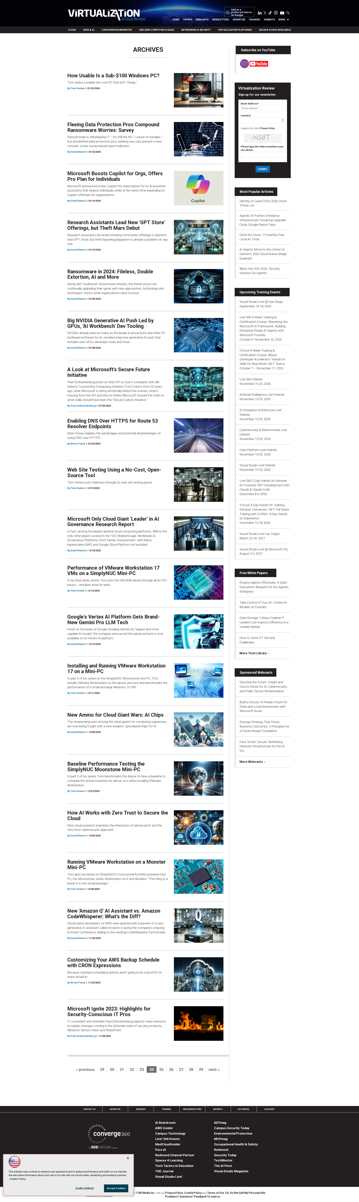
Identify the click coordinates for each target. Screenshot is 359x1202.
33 (141, 1069)
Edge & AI (88, 30)
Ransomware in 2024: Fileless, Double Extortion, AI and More (110, 274)
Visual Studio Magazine (231, 1171)
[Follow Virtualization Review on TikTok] (270, 13)
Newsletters (220, 19)
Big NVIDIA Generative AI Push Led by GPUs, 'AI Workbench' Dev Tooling (110, 323)
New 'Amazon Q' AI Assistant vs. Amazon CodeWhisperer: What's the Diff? (113, 914)
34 (151, 1069)
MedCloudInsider (168, 1144)
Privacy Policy (267, 128)
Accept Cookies (116, 1188)
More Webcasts (251, 762)
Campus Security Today (231, 1128)
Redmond (221, 1150)
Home (176, 19)
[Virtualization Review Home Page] (106, 15)
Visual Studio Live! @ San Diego (261, 302)
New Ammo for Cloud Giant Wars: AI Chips (115, 715)
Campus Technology (170, 1133)
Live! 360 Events (167, 1139)
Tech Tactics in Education (174, 1166)
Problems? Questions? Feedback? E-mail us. (193, 1196)
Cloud (72, 30)
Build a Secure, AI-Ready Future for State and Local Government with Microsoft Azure (263, 706)
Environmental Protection (233, 1133)
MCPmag (221, 1139)
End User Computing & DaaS (156, 30)
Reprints (218, 1109)
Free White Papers (254, 573)
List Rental (243, 1109)
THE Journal (164, 1171)
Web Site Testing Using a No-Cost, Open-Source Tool (114, 472)
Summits (269, 19)
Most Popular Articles (256, 192)
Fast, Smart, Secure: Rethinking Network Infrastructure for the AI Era (262, 746)
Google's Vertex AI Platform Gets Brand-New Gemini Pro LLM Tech (113, 619)
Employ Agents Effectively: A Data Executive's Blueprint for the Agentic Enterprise (264, 587)
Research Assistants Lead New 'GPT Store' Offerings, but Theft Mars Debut (116, 225)
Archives (141, 1109)
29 (102, 1069)
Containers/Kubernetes (117, 30)
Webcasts (202, 19)
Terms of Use (215, 1192)
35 (161, 1069)
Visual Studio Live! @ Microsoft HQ (264, 549)
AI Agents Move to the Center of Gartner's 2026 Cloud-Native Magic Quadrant (263, 254)
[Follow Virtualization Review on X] (264, 13)
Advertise (239, 19)
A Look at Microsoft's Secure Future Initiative (108, 372)
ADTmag (220, 1122)
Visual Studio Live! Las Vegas (260, 534)
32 (132, 1069)
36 (171, 1069)
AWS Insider (164, 1128)
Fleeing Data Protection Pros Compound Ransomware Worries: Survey (113, 127)
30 (112, 1069)
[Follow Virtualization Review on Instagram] (276, 13)
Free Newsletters (192, 1109)
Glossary (269, 1109)
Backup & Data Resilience (275, 30)
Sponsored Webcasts (256, 672)
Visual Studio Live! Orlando (257, 465)
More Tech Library (253, 653)
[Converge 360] (109, 1135)
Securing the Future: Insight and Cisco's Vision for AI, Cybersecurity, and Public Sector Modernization (263, 686)
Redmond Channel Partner (174, 1155)
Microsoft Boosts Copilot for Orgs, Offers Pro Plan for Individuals (115, 176)
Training (254, 19)
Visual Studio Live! (168, 1176)
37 (181, 1069)
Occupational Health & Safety (236, 1144)
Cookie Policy (193, 1192)
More (282, 19)
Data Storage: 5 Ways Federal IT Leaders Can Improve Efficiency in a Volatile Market (264, 622)
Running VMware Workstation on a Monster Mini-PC (116, 865)
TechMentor (223, 1160)
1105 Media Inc (145, 1192)
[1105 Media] (103, 1147)
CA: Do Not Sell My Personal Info (245, 1192)
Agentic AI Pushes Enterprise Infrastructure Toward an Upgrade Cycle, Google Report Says (263, 220)
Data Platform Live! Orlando (258, 450)
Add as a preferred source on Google (241, 12)
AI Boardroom (165, 1122)
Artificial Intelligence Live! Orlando (262, 394)
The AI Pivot (223, 1166)
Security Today (225, 1155)
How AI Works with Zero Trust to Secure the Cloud (117, 815)
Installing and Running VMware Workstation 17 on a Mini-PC (116, 668)
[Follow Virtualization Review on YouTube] (282, 13)
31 (122, 1069)
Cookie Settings (84, 1188)
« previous (85, 1069)
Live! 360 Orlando (251, 379)
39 (201, 1069)
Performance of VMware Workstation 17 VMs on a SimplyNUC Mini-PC (113, 571)
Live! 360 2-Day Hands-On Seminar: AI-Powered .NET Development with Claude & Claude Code (264, 485)
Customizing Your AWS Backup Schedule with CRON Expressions (113, 962)
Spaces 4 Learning (169, 1160)
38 (191, 1069)
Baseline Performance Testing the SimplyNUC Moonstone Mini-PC (106, 767)
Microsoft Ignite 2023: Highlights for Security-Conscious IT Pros (109, 1011)
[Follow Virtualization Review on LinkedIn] (260, 13)
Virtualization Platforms (235, 30)
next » (214, 1069)
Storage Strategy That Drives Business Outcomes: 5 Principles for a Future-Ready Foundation (264, 726)
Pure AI (160, 1150)
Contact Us (89, 1109)
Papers (187, 19)
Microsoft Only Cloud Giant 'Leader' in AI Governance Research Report (113, 522)
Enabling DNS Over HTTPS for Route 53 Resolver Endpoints (112, 423)
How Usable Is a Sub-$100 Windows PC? (113, 76)
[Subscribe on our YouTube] (252, 67)
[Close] (128, 1158)
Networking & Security (196, 30)
